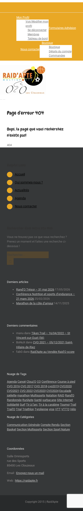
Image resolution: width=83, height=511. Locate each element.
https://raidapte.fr (26, 480)
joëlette (12, 395)
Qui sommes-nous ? (29, 182)
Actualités (22, 190)
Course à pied (66, 381)
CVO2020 (65, 386)
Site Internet (65, 400)
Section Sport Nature (56, 429)
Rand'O (69, 395)
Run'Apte (27, 400)
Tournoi (65, 404)
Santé (38, 400)
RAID (61, 395)
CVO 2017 (27, 386)
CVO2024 (52, 390)
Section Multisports (29, 429)
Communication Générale (23, 424)
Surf (22, 404)
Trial (19, 409)
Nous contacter (26, 206)
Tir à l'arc (32, 404)
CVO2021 (13, 390)
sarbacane (49, 400)
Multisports (37, 395)
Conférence (49, 381)
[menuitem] (32, 28)
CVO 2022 (26, 390)
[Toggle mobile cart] (4, 98)
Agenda (20, 198)
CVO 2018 (40, 386)
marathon (23, 395)
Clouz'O (31, 381)
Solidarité (13, 404)
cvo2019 (53, 386)
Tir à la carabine (49, 404)
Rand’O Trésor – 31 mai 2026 (35, 289)
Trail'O (11, 409)
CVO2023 (39, 390)
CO (39, 381)
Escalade (65, 390)
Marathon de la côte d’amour (34, 303)
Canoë (22, 381)
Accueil (20, 174)
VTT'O (65, 409)
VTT (58, 409)
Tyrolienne (41, 409)
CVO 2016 (13, 386)
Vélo (73, 409)
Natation (51, 395)
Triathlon (28, 409)
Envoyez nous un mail (30, 473)
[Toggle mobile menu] (1, 98)
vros (51, 409)
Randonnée (14, 400)
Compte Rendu (50, 424)
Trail (73, 404)
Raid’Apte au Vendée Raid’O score (52, 351)
